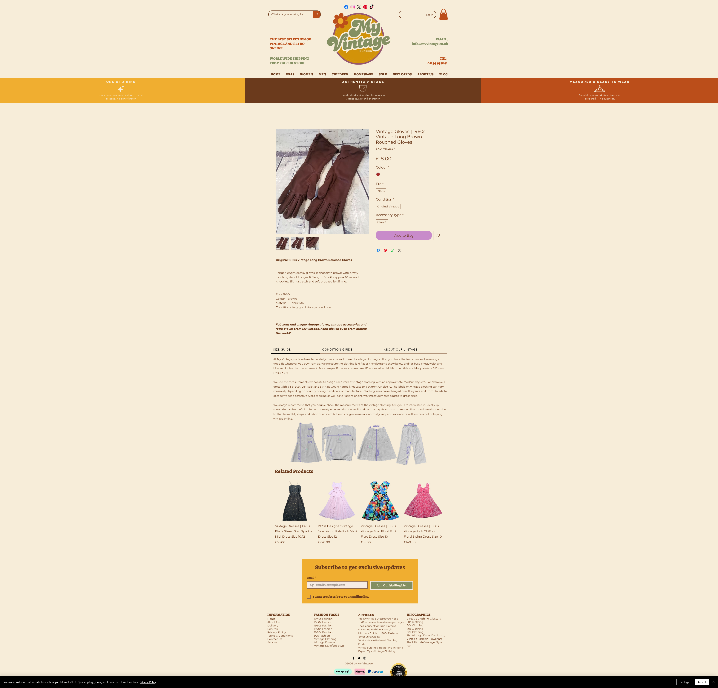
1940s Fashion (323, 618)
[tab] (295, 350)
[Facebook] (346, 7)
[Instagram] (352, 7)
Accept (702, 682)
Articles (272, 642)
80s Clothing (415, 632)
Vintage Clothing (325, 639)
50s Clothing (415, 622)
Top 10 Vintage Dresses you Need (378, 618)
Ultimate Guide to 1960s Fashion (378, 633)
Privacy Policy (148, 682)
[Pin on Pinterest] (385, 250)
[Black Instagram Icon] (364, 658)
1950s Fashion (323, 622)
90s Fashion (322, 635)
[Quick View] (294, 501)
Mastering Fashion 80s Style (375, 629)
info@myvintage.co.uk (430, 44)
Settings (684, 682)
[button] (443, 14)
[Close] (713, 682)
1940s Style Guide (369, 636)
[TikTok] (371, 7)
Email (311, 577)
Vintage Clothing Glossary (424, 618)
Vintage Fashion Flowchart (424, 638)
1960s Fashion (323, 625)
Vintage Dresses (324, 642)
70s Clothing (415, 628)
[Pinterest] (365, 7)
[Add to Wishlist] (437, 235)
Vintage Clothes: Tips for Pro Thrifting (380, 647)
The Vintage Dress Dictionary (426, 635)
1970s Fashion (323, 629)
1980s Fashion (323, 632)
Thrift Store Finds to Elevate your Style (381, 622)
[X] (359, 7)
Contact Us (274, 639)
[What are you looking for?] (316, 14)
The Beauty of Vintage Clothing (377, 625)
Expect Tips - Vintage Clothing (376, 651)
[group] (359, 515)
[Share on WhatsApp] (392, 250)
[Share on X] (399, 250)
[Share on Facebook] (378, 250)
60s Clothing (415, 625)
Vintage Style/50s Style (329, 645)
